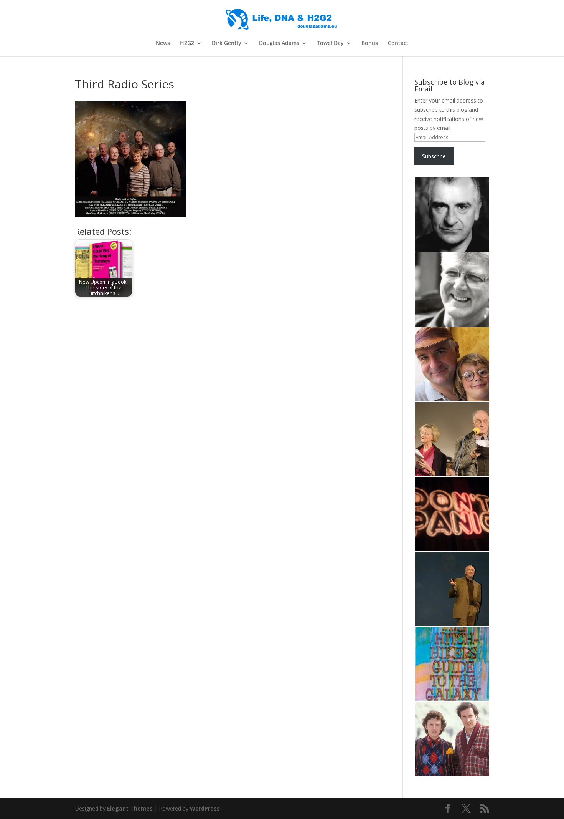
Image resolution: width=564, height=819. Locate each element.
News (163, 43)
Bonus (369, 43)
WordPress (205, 808)
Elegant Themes (130, 808)
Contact (398, 43)
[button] (451, 215)
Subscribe (434, 156)
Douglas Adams (279, 43)
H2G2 (187, 43)
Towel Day (330, 43)
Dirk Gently (226, 43)
